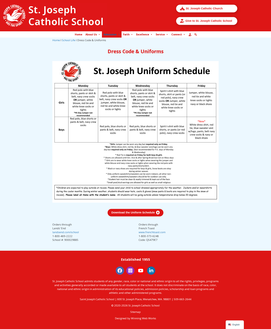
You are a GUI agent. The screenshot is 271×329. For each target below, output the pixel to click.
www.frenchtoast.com (152, 232)
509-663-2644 (182, 299)
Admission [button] (110, 34)
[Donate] (190, 34)
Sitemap (135, 312)
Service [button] (160, 34)
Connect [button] (176, 34)
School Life (68, 40)
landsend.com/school (65, 232)
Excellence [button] (142, 34)
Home (78, 34)
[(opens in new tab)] (135, 131)
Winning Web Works (143, 318)
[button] (195, 34)
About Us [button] (91, 34)
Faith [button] (126, 34)
